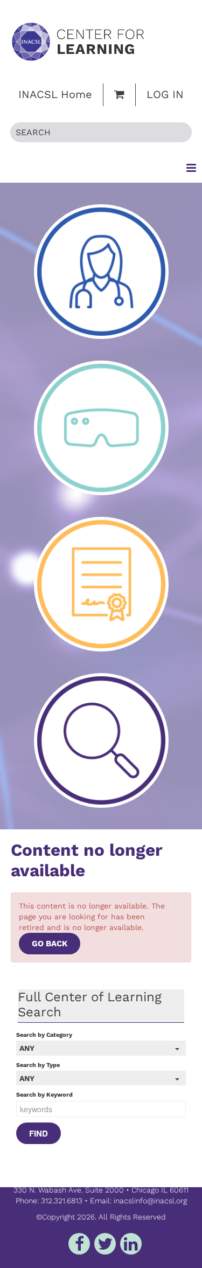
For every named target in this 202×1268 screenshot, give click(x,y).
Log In (165, 94)
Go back (49, 943)
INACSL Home (55, 94)
